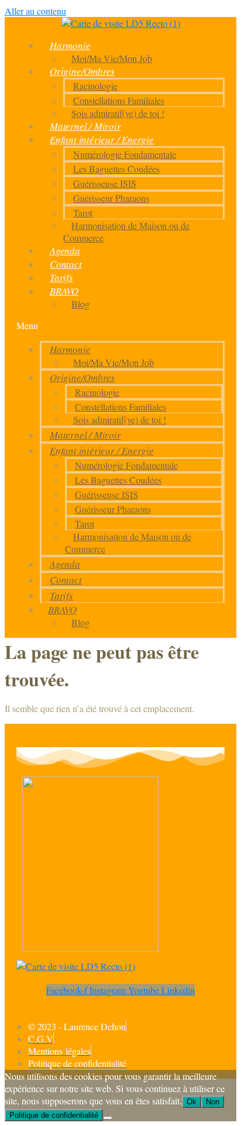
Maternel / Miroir (85, 126)
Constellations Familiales (118, 100)
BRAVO (64, 291)
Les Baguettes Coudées (116, 169)
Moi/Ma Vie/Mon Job (111, 58)
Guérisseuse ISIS (104, 183)
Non (212, 1101)
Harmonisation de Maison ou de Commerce (126, 231)
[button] (120, 325)
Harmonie (70, 45)
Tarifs (61, 277)
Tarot (82, 212)
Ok (192, 1101)
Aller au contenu (35, 11)
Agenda (65, 250)
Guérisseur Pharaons (111, 198)
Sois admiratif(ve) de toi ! (117, 113)
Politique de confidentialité (53, 1115)
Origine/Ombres (82, 71)
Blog (80, 304)
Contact (66, 264)
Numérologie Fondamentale (124, 154)
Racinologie (95, 86)
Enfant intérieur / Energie (102, 139)
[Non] (107, 1118)
